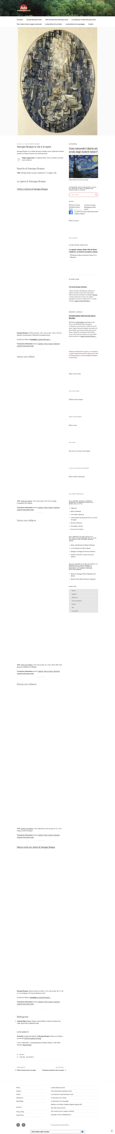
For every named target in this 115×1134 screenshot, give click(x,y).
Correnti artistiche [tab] (77, 601)
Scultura (18, 1091)
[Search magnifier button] (96, 194)
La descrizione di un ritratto (53, 24)
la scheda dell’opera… (40, 339)
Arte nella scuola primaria (58, 1108)
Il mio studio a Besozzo (77, 514)
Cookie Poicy (20, 1115)
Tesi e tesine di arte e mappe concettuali (29, 24)
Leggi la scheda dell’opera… (82, 301)
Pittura (18, 1087)
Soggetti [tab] (74, 594)
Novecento (30, 1057)
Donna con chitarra (27, 829)
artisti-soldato (80, 322)
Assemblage (19, 1101)
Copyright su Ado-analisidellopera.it (61, 1114)
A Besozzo (74, 508)
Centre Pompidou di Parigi (32, 1038)
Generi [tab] (74, 590)
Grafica (18, 1094)
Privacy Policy (20, 1112)
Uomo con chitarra (27, 665)
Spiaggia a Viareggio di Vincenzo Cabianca (83, 551)
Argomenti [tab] (75, 597)
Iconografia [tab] (75, 611)
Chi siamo (20, 20)
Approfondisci (27, 1045)
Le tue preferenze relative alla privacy (65, 1132)
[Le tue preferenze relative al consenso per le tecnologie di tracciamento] (112, 1131)
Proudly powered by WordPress (60, 1125)
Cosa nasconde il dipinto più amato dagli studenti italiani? (83, 149)
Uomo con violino (26, 501)
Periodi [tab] (74, 604)
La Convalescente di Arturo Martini (80, 548)
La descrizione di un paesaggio (75, 24)
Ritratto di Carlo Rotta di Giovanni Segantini (83, 579)
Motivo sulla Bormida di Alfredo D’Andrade (83, 545)
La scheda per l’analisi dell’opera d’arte (84, 20)
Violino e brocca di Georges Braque (32, 189)
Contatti (90, 24)
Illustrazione (19, 1098)
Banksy (95, 295)
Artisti (22, 1054)
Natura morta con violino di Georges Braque (36, 847)
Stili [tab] (73, 607)
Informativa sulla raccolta (40, 1132)
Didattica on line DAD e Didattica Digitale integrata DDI (66, 1104)
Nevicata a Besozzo (76, 523)
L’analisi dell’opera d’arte (34, 20)
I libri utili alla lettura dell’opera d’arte (56, 20)
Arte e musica (48, 344)
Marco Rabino (35, 144)
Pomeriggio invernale (77, 526)
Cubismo (40, 344)
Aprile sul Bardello (76, 511)
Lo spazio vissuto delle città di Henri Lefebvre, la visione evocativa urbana (83, 250)
